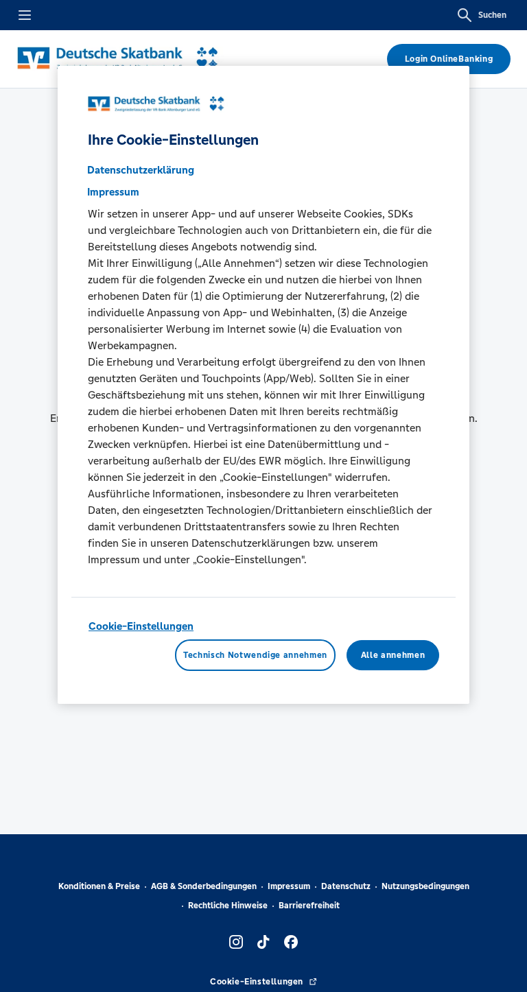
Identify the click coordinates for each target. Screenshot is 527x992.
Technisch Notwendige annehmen (255, 655)
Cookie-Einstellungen (141, 626)
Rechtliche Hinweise (228, 905)
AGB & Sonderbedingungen (204, 886)
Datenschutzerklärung (140, 169)
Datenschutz (346, 886)
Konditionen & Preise (99, 886)
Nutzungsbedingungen (425, 886)
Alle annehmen (393, 655)
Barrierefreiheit (309, 905)
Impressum (289, 886)
